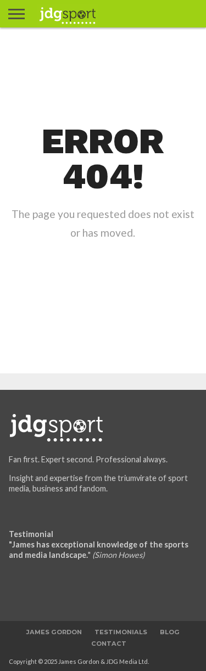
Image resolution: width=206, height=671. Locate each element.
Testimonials (120, 632)
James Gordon (54, 632)
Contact (108, 643)
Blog (170, 632)
